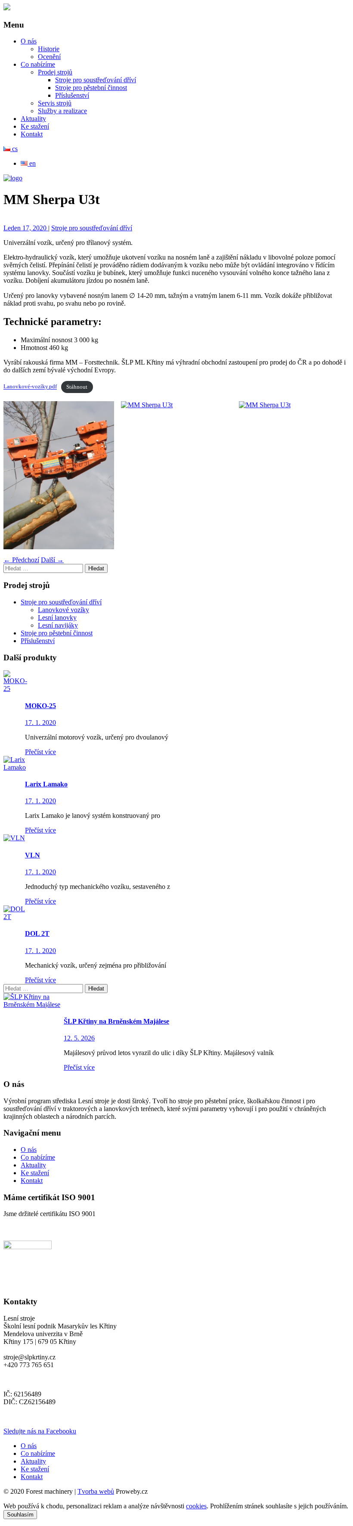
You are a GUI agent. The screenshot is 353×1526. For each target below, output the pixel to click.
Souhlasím (20, 1514)
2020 (40, 228)
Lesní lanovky (57, 617)
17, (27, 228)
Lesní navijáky (58, 625)
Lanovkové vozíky (63, 609)
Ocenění (49, 56)
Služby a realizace (62, 111)
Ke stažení (35, 126)
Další (52, 559)
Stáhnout (76, 387)
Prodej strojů (55, 72)
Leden (12, 228)
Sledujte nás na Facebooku (39, 1431)
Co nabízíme (38, 64)
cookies (196, 1506)
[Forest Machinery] (6, 8)
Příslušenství (72, 95)
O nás (29, 41)
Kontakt (32, 134)
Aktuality (33, 118)
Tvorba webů (95, 1491)
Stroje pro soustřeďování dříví (95, 80)
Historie (48, 49)
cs (14, 148)
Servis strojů (54, 103)
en (32, 163)
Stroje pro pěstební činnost (91, 87)
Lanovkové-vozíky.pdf (30, 387)
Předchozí (21, 559)
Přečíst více (40, 751)
